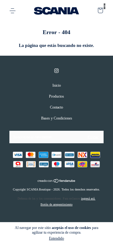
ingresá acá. (88, 198)
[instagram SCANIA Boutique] (56, 70)
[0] (99, 11)
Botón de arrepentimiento (56, 204)
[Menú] (13, 11)
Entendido (56, 238)
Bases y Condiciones (56, 118)
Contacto (56, 107)
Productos (56, 96)
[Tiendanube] (56, 181)
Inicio (56, 85)
